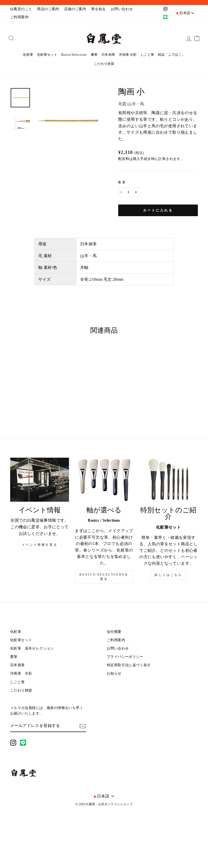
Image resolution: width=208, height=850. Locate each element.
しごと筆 (147, 54)
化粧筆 (28, 54)
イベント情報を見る (39, 545)
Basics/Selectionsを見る (104, 577)
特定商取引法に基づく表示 (129, 665)
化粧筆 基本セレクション (32, 648)
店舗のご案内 (75, 9)
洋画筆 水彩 (127, 54)
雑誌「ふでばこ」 (171, 54)
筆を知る (98, 9)
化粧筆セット (47, 54)
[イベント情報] (39, 480)
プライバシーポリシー (125, 657)
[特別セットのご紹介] (168, 480)
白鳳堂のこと (21, 9)
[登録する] (82, 726)
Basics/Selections (74, 54)
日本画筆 (108, 54)
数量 (122, 182)
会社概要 (114, 632)
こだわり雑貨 (104, 64)
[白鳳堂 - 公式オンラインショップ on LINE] (23, 743)
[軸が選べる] (104, 480)
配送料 (123, 159)
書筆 (94, 54)
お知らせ (114, 673)
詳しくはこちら (168, 575)
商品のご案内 (48, 9)
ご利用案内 (19, 17)
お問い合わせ (122, 9)
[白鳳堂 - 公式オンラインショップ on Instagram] (13, 743)
